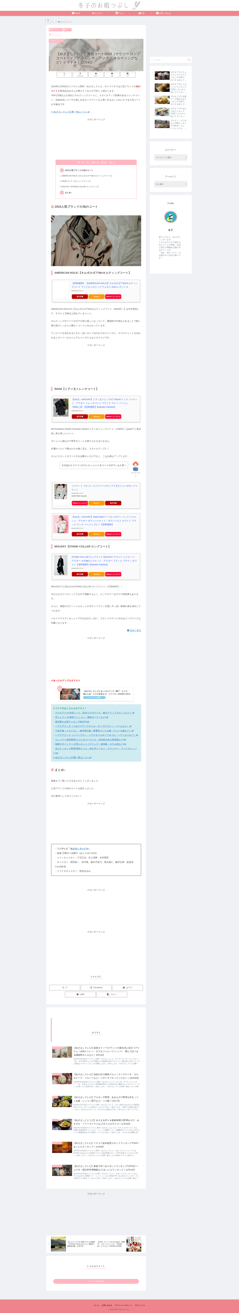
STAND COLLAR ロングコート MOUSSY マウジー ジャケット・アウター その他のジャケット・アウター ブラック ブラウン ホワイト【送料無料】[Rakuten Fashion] (104, 561)
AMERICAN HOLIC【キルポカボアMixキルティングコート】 (87, 176)
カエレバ (81, 290)
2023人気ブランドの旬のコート (79, 170)
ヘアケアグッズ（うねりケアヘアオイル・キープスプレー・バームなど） (92, 726)
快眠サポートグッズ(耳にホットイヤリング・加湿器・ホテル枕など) (89, 744)
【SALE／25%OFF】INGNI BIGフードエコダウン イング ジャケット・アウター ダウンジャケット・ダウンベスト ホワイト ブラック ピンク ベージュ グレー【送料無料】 (104, 521)
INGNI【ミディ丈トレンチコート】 (76, 181)
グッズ (68, 29)
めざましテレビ (57, 29)
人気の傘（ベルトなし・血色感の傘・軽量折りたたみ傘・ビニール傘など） (93, 730)
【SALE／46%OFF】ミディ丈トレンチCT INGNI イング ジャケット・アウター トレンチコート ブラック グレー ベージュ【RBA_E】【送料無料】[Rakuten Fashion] (105, 403)
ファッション (56, 35)
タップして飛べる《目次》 (94, 162)
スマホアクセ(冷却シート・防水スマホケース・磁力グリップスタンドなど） (93, 713)
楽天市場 (80, 296)
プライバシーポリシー (123, 1305)
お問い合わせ (107, 1305)
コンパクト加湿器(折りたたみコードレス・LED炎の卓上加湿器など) (89, 739)
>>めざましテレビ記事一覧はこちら (69, 112)
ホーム (96, 1305)
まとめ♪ (68, 192)
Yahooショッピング (113, 296)
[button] (128, 74)
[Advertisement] (96, 139)
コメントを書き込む (96, 1281)
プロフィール (140, 1305)
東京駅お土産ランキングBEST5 (71, 721)
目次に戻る (135, 630)
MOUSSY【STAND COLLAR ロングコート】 (80, 187)
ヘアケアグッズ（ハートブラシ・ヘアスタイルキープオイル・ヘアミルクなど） (95, 735)
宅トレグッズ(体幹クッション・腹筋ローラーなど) (80, 717)
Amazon (96, 296)
